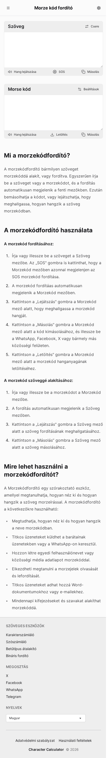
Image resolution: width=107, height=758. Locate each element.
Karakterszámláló (20, 635)
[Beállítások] (99, 8)
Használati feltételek (75, 740)
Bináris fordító (17, 656)
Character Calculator (46, 749)
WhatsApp (14, 689)
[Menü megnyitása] (8, 8)
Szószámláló (16, 642)
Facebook (14, 682)
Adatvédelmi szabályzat (35, 740)
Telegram (13, 696)
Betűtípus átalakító (21, 649)
